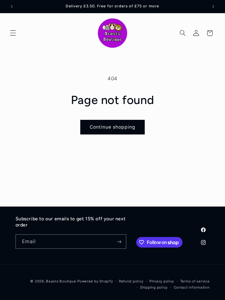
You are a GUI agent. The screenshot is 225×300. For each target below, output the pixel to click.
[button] (13, 33)
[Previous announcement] (11, 6)
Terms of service (195, 281)
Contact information (192, 287)
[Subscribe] (119, 241)
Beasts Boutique (61, 281)
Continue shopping (113, 127)
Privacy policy (161, 281)
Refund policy (131, 281)
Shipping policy (154, 287)
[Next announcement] (213, 6)
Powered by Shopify (95, 281)
